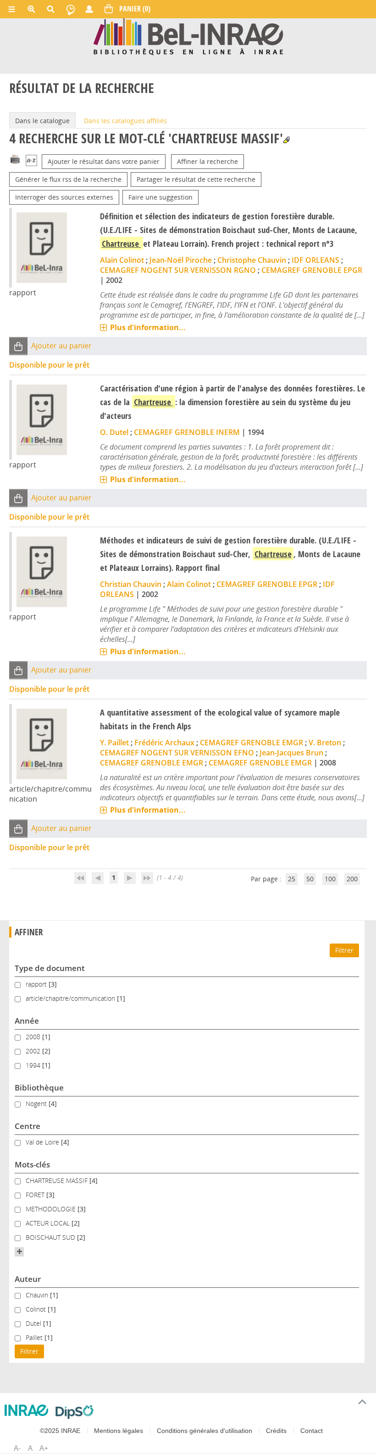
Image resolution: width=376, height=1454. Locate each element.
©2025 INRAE (60, 1430)
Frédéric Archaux (164, 743)
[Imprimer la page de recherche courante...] (15, 158)
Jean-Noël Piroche (180, 260)
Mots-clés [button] (32, 1164)
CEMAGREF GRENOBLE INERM (187, 432)
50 (310, 878)
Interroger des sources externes (64, 197)
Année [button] (27, 1020)
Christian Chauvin (130, 584)
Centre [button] (27, 1126)
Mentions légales (118, 1430)
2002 (34, 1051)
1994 (34, 1065)
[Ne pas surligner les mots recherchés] (286, 139)
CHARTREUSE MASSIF (57, 1180)
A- (17, 1448)
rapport (37, 984)
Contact (311, 1430)
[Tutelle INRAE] (26, 1410)
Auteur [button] (28, 1279)
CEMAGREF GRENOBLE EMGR (251, 743)
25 (291, 878)
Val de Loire (43, 1142)
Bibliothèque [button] (39, 1087)
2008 (34, 1036)
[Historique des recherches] (70, 9)
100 (330, 878)
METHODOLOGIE (51, 1208)
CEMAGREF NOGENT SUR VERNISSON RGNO (178, 270)
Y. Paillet (114, 743)
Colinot (37, 1309)
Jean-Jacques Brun (291, 753)
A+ (43, 1448)
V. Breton (325, 743)
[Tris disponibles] (31, 161)
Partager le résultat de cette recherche (196, 179)
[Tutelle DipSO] (74, 1412)
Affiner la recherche (207, 161)
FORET (36, 1194)
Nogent (37, 1103)
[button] (18, 346)
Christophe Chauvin (251, 260)
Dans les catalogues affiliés (125, 120)
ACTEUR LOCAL (49, 1223)
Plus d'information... (148, 327)
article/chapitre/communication (71, 998)
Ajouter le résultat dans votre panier (104, 161)
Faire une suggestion (160, 197)
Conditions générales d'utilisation (204, 1430)
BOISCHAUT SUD (51, 1237)
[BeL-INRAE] (188, 36)
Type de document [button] (50, 968)
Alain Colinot (122, 260)
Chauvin (38, 1295)
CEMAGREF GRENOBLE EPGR (311, 270)
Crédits (276, 1430)
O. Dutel (114, 432)
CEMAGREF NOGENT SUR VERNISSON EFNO (177, 753)
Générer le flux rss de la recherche (68, 179)
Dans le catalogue (42, 120)
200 (352, 878)
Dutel (34, 1323)
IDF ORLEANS (315, 260)
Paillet (35, 1337)
